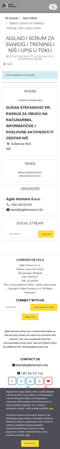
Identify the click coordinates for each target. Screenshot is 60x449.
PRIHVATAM (30, 443)
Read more (30, 317)
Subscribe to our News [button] (44, 307)
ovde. (27, 435)
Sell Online (30, 18)
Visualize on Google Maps (30, 100)
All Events (11, 18)
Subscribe (46, 234)
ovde (51, 408)
